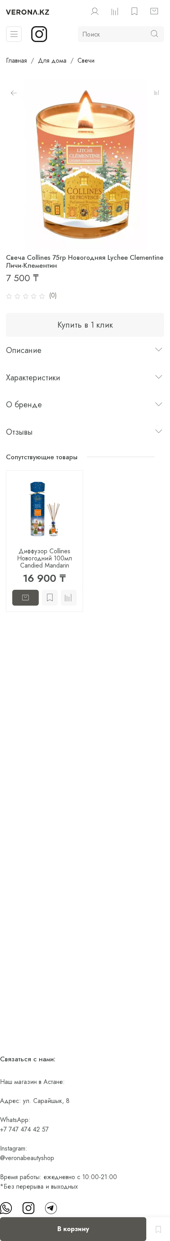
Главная (16, 60)
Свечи (85, 60)
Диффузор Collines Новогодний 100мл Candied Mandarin (44, 558)
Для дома (52, 60)
